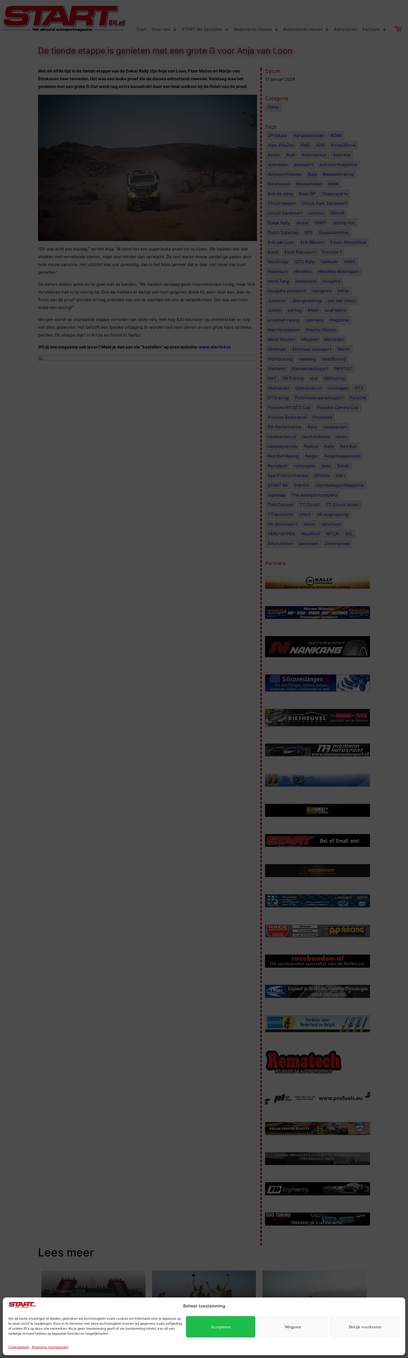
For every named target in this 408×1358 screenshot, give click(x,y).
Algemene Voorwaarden (50, 1347)
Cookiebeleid (18, 1347)
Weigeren (293, 1327)
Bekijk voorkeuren (365, 1327)
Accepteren (221, 1327)
